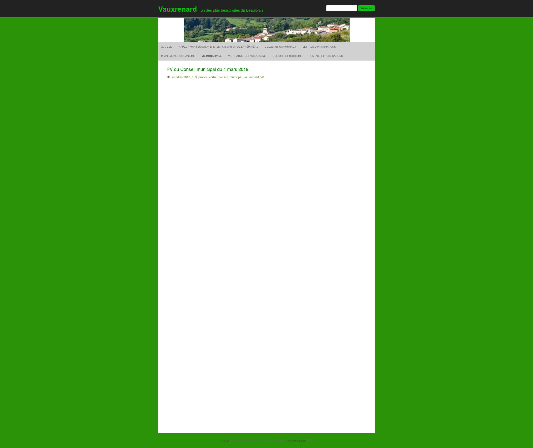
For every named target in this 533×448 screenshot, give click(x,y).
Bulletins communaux (280, 46)
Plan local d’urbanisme (178, 55)
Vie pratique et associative (247, 55)
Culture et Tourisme (287, 55)
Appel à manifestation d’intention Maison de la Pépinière (218, 46)
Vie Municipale (212, 56)
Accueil (166, 46)
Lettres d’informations (319, 46)
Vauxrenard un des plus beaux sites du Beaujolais (258, 440)
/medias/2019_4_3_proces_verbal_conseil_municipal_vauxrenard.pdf (218, 77)
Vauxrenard (177, 9)
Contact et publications (326, 55)
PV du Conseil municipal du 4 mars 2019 (207, 69)
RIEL (310, 440)
